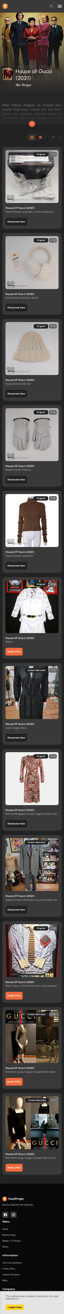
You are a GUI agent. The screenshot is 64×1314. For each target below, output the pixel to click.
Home (5, 1229)
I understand (15, 1307)
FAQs (4, 1280)
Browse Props (8, 1235)
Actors (5, 1246)
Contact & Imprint (11, 1274)
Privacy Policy (8, 1268)
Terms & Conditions (12, 1263)
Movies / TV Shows (11, 1241)
